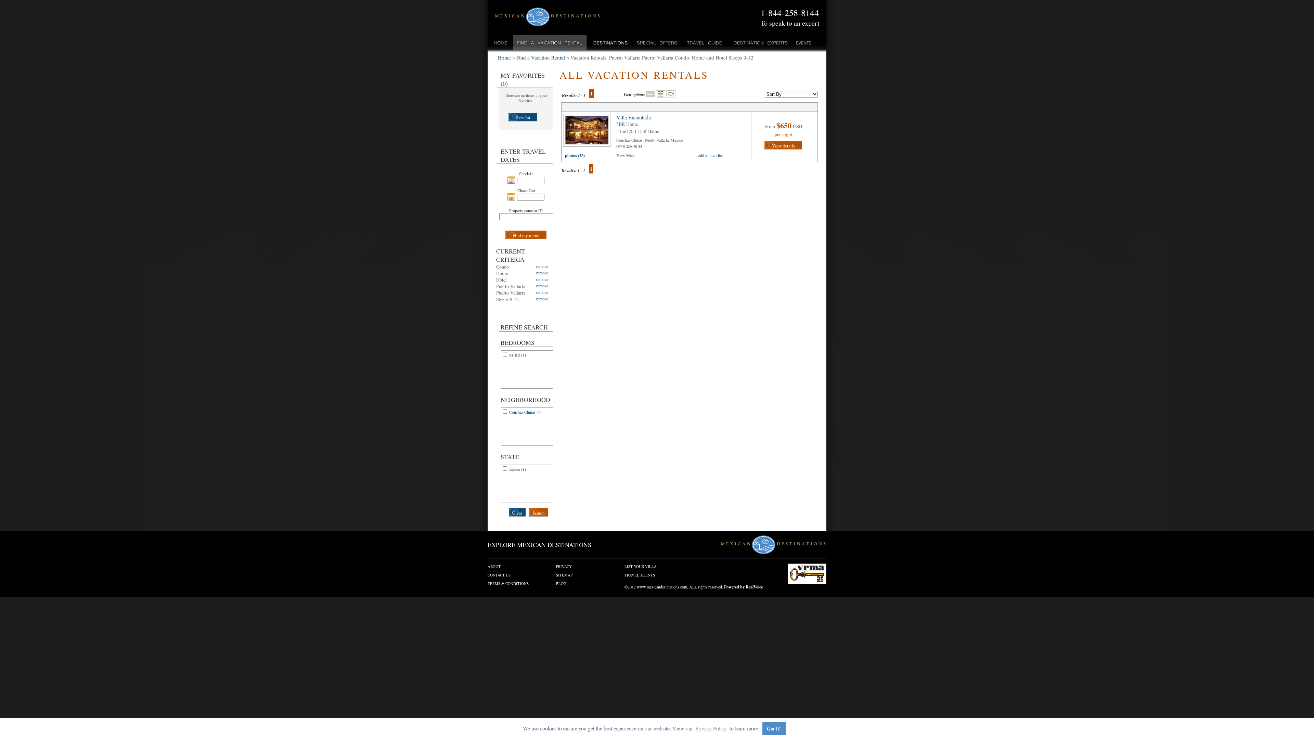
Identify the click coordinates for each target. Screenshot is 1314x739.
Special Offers (657, 42)
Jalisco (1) (517, 469)
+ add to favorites (709, 155)
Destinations (609, 42)
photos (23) (575, 155)
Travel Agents (639, 575)
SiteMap (564, 575)
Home (501, 42)
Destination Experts (759, 42)
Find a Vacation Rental (550, 42)
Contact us (499, 575)
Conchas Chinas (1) (525, 412)
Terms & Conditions (508, 583)
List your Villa (640, 566)
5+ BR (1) (517, 355)
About (494, 566)
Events (803, 42)
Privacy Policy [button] (711, 728)
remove (542, 266)
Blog (561, 583)
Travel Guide (704, 42)
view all (588, 131)
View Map (625, 155)
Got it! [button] (774, 728)
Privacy (564, 566)
